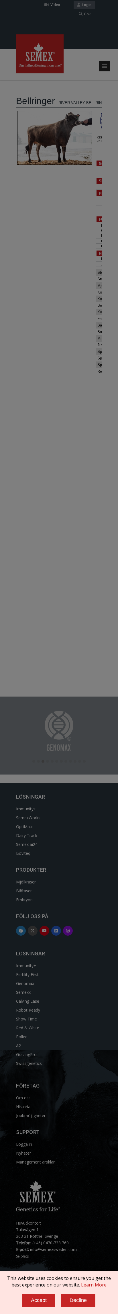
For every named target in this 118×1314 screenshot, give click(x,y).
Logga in (24, 1144)
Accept (39, 1300)
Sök (86, 14)
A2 (18, 1045)
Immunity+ (26, 809)
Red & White (27, 1028)
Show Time (26, 1019)
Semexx (23, 992)
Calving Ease (27, 1001)
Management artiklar (35, 1162)
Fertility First (27, 974)
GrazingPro (26, 1054)
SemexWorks (28, 817)
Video (54, 5)
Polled (21, 1036)
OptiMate (25, 826)
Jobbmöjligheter (31, 1115)
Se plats (22, 1256)
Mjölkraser (26, 882)
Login (85, 5)
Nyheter (23, 1153)
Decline (78, 1300)
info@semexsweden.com (53, 1249)
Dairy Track (26, 835)
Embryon (24, 899)
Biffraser (24, 890)
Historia (23, 1106)
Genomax (25, 983)
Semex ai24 (27, 844)
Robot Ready (28, 1010)
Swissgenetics (29, 1063)
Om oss (23, 1097)
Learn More (94, 1285)
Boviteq (23, 853)
